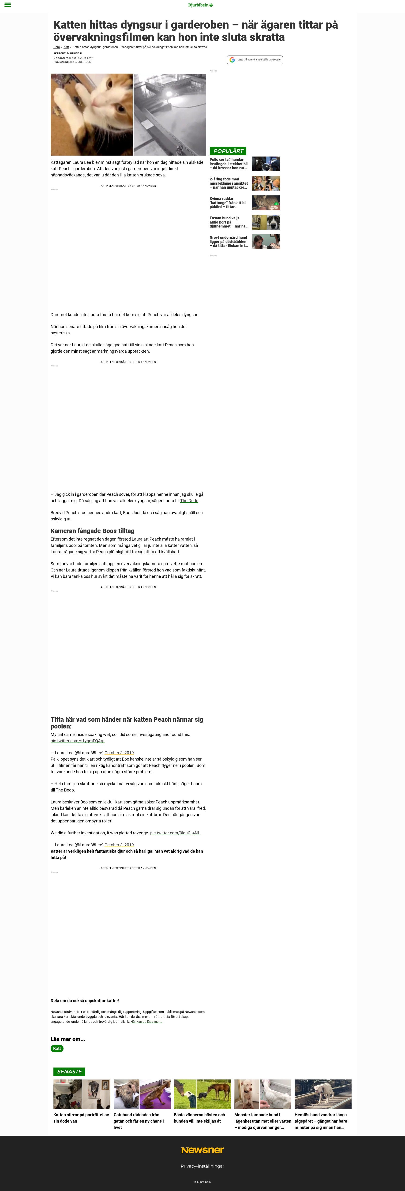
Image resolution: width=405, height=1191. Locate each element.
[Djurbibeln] (201, 5)
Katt (66, 47)
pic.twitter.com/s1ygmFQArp (78, 740)
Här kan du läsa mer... (146, 1021)
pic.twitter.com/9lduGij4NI (174, 832)
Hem (56, 47)
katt (57, 1048)
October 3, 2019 (119, 752)
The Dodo (189, 500)
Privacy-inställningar (202, 1166)
